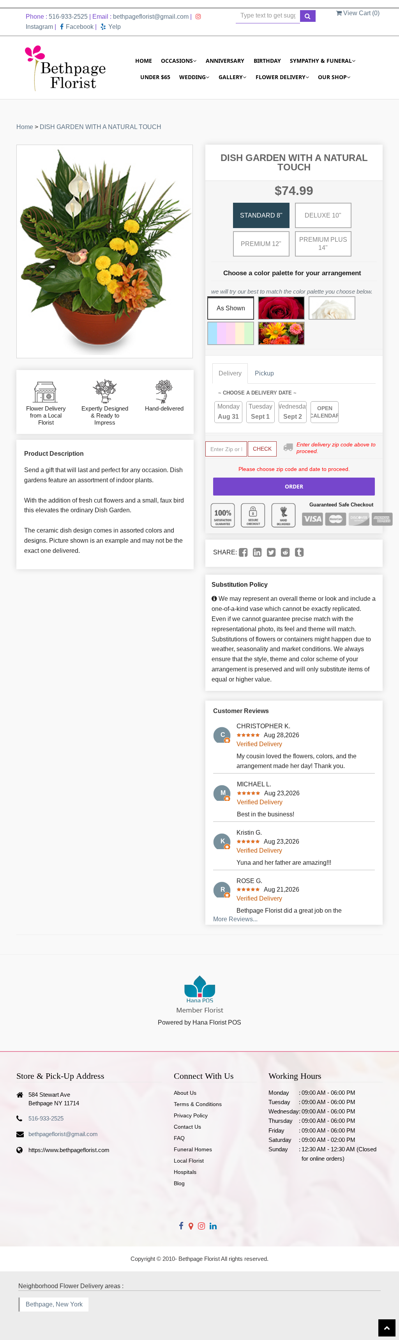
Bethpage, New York (54, 1304)
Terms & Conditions (198, 1104)
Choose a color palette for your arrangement (292, 273)
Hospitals (185, 1172)
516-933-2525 (68, 16)
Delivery (230, 373)
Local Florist (189, 1161)
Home (143, 60)
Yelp (114, 26)
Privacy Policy (191, 1115)
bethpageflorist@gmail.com (151, 16)
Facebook (80, 26)
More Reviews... (235, 919)
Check (262, 449)
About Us (185, 1093)
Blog (179, 1183)
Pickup (264, 373)
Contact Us (187, 1127)
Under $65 (155, 77)
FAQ (179, 1138)
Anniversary (225, 60)
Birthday (267, 60)
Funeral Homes (193, 1149)
